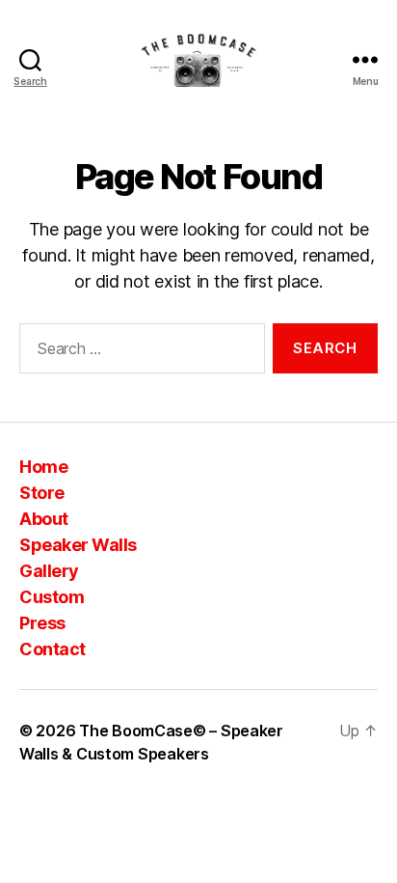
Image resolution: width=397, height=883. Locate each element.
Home (43, 466)
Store (42, 493)
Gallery (49, 571)
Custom (51, 597)
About (43, 519)
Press (42, 623)
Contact (52, 649)
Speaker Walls (78, 545)
